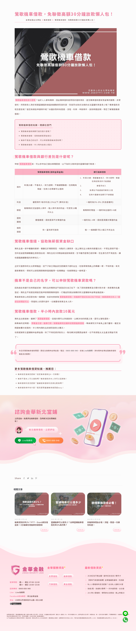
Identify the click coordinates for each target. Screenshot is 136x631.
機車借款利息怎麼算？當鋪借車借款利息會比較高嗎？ (41, 383)
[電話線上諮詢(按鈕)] (125, 619)
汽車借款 (53, 584)
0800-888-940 (72, 350)
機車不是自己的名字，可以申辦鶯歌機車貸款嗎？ (42, 140)
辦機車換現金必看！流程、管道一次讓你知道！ (103, 523)
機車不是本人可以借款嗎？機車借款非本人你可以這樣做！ (43, 378)
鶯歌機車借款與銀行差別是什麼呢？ (36, 131)
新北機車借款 (74, 163)
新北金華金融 (32, 596)
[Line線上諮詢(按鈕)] (125, 613)
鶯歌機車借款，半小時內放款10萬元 (36, 144)
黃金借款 (68, 584)
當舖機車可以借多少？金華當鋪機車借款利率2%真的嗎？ (67, 523)
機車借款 (68, 576)
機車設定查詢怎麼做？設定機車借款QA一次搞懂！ (39, 374)
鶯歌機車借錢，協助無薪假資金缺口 (36, 135)
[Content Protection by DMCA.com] (15, 604)
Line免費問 (88, 350)
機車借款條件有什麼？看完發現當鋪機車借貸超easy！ (41, 387)
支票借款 (53, 576)
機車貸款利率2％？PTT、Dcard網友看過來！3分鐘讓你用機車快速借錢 (31, 523)
